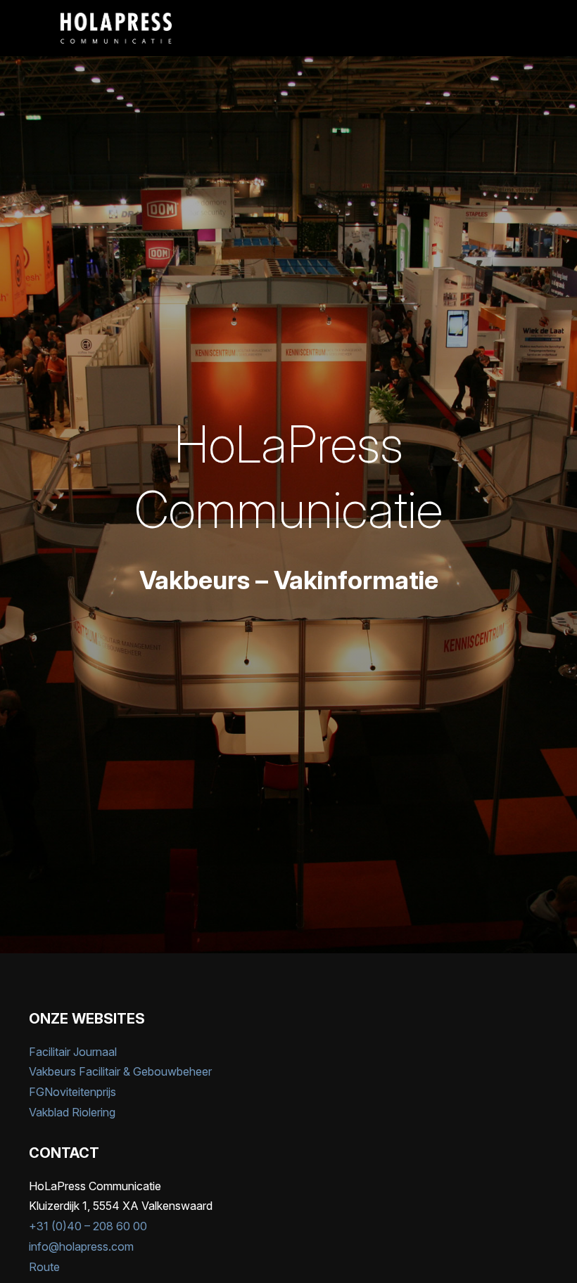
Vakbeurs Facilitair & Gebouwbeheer (120, 1071)
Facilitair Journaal (73, 1052)
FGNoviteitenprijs (72, 1092)
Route (44, 1267)
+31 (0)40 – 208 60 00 (88, 1226)
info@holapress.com (81, 1246)
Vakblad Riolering (72, 1112)
